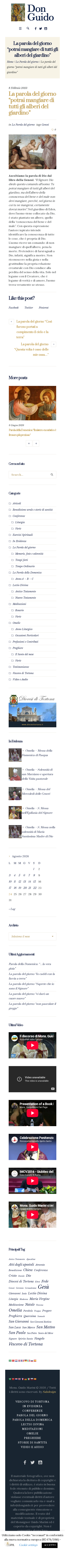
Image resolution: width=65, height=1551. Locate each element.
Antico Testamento (25, 591)
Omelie (16, 622)
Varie (18, 528)
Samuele (41, 1316)
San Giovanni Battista (40, 1321)
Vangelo (39, 1338)
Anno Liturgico (23, 629)
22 (34, 888)
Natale (30, 1305)
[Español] (35, 1360)
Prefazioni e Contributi (25, 641)
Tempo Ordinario (25, 566)
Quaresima (30, 1316)
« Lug (12, 909)
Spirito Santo (25, 1338)
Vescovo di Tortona (23, 673)
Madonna (24, 1299)
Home (10, 61)
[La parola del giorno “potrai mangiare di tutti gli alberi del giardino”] (32, 151)
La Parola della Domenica (27, 572)
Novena (39, 1305)
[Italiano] (29, 1360)
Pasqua (37, 1311)
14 (29, 881)
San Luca (15, 1327)
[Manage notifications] (7, 1543)
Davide (21, 1276)
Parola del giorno (32, 1415)
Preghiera (15, 1316)
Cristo (13, 1275)
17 (10, 888)
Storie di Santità (32, 1442)
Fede (45, 1281)
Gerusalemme (30, 1288)
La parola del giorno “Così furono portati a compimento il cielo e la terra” (34, 329)
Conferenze (19, 516)
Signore (13, 1338)
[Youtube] (45, 28)
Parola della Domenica (32, 1420)
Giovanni (14, 1293)
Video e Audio (20, 679)
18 (15, 888)
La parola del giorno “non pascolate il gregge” (32, 1006)
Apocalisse (30, 1259)
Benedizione (15, 1270)
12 (19, 881)
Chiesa (28, 1270)
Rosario (19, 610)
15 (34, 881)
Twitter (28, 307)
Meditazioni (19, 604)
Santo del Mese (45, 1333)
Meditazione (16, 1304)
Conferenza (41, 1270)
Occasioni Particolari (27, 635)
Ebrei (37, 1282)
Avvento (40, 1264)
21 (29, 888)
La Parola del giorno (27, 61)
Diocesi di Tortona (21, 1281)
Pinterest (44, 307)
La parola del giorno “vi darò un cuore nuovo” (29, 996)
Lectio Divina (20, 585)
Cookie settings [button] (28, 1545)
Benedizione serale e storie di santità (33, 509)
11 (14, 881)
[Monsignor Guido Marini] (32, 12)
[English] (19, 1360)
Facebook (14, 307)
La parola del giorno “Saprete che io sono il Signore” (31, 986)
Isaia (24, 1293)
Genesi (45, 124)
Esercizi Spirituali (23, 534)
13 (24, 881)
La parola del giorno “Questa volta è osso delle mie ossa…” (31, 349)
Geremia (20, 1288)
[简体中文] (13, 1360)
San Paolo (17, 1332)
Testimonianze (21, 666)
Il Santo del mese (24, 654)
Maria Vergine (39, 1299)
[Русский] (32, 1360)
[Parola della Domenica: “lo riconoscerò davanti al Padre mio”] (32, 403)
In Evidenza (19, 541)
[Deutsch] (25, 1360)
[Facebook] (35, 28)
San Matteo (45, 1327)
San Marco (28, 1327)
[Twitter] (40, 28)
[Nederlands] (16, 1360)
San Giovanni (19, 1321)
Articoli (17, 503)
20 (25, 888)
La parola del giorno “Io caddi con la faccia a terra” (32, 976)
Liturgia (20, 522)
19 (19, 888)
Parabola (28, 1310)
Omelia (15, 1310)
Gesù (43, 1287)
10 (10, 881)
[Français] (22, 1360)
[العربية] (10, 1360)
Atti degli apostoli (21, 1265)
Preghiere (18, 648)
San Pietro (32, 1333)
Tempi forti (21, 560)
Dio (28, 1276)
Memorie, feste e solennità (29, 553)
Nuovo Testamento (25, 597)
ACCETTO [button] (49, 1545)
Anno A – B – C (24, 578)
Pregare (47, 1310)
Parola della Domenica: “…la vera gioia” (30, 966)
